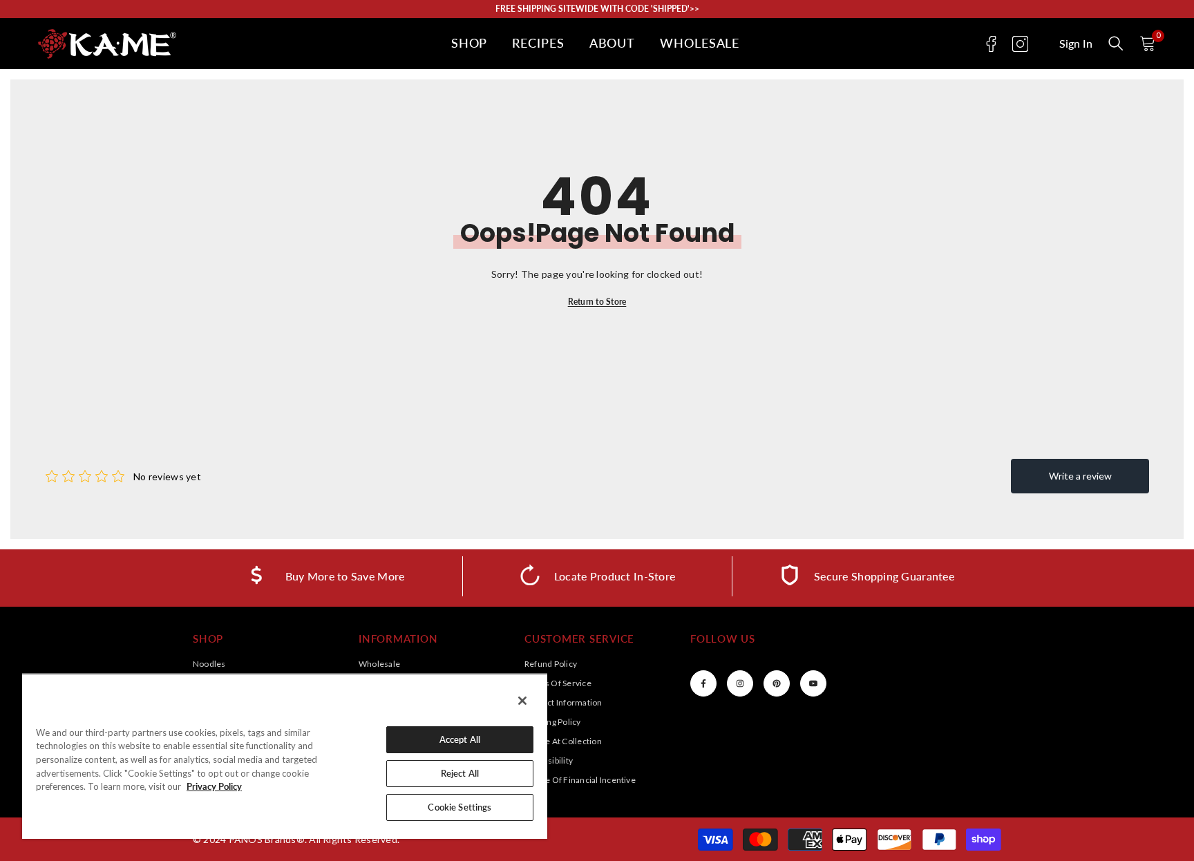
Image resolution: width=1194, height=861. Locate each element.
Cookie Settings (459, 807)
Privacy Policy (214, 786)
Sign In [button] (1075, 43)
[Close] (522, 700)
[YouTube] (813, 683)
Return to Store (597, 301)
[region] (284, 756)
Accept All (459, 739)
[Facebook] (991, 44)
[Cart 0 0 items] (1147, 43)
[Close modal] (1116, 44)
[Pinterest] (777, 683)
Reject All (460, 773)
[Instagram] (1020, 44)
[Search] (1116, 44)
